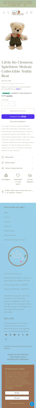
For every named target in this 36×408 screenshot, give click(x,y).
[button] (4, 12)
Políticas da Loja (9, 231)
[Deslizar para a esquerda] (13, 58)
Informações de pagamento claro (15, 240)
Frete (12, 83)
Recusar (17, 398)
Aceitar (17, 393)
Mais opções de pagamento (18, 121)
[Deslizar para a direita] (22, 58)
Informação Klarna (10, 235)
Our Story (7, 222)
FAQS (6, 212)
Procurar (7, 217)
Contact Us (7, 226)
